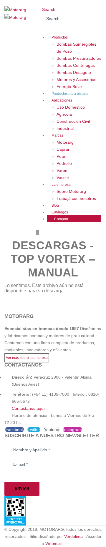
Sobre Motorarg (71, 191)
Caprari (63, 149)
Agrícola (64, 114)
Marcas (57, 135)
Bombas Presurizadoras (79, 58)
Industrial (65, 128)
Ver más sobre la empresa (27, 357)
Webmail (53, 543)
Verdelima (73, 536)
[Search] (40, 28)
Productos (60, 37)
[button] (46, 9)
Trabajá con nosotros (76, 198)
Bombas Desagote (74, 72)
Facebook (14, 429)
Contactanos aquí (28, 408)
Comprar (61, 219)
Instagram (72, 429)
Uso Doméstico (71, 107)
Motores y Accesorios (76, 79)
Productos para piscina (70, 94)
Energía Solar (69, 86)
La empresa (61, 185)
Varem (63, 170)
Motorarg (65, 142)
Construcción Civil (73, 121)
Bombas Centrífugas (76, 65)
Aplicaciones (62, 100)
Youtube (51, 429)
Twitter (34, 429)
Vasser (63, 177)
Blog (55, 205)
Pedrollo (64, 163)
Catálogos (60, 212)
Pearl (61, 156)
